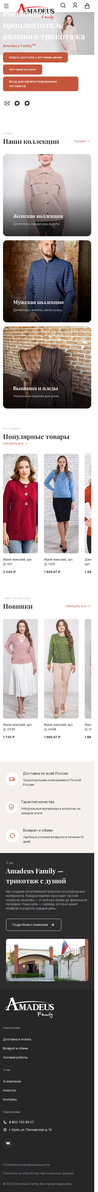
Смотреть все (13, 443)
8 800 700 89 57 (21, 1122)
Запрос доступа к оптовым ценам (35, 57)
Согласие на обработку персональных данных (38, 1173)
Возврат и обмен (15, 1048)
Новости (9, 1090)
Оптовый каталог (22, 69)
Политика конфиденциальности (26, 1165)
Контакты (10, 1099)
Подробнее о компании (30, 925)
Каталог (80, 141)
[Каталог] (6, 6)
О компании (12, 1081)
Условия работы (15, 1057)
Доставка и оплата (17, 1039)
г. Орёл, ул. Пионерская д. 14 (30, 1130)
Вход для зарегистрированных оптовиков (33, 84)
